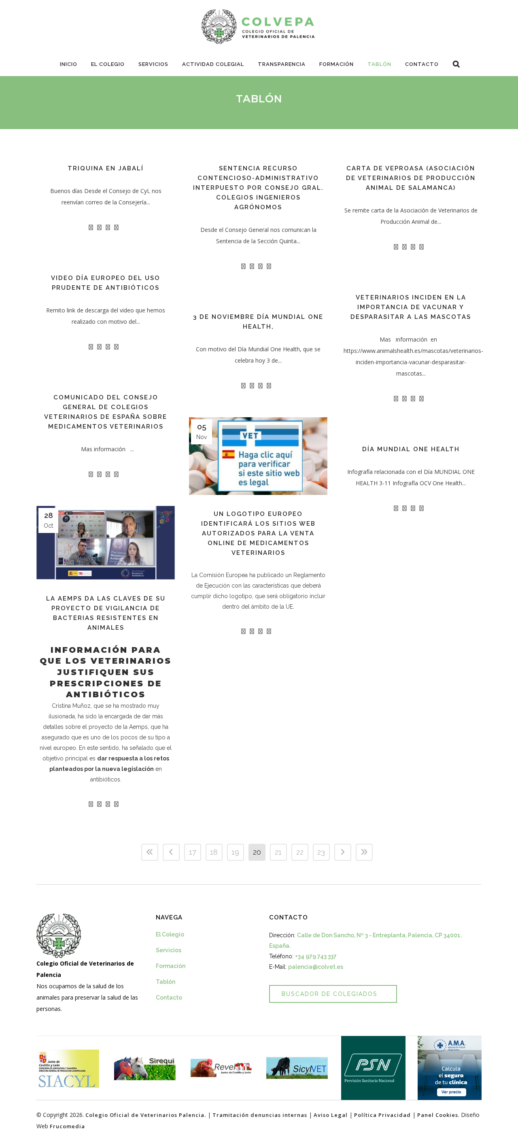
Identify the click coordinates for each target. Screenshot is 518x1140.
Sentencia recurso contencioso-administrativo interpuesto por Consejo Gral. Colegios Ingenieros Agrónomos (258, 188)
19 (235, 852)
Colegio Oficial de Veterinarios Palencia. (145, 1115)
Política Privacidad (382, 1115)
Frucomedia (67, 1126)
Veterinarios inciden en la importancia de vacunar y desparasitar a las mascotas (410, 307)
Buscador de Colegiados (330, 994)
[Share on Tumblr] (116, 227)
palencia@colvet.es (315, 967)
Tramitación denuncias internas (259, 1115)
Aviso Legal (331, 1115)
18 (214, 852)
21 (278, 852)
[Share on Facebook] (91, 227)
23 (321, 852)
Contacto (169, 997)
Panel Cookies (437, 1115)
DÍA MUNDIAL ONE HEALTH (411, 449)
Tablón (165, 982)
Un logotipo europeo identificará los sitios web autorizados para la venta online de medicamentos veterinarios (258, 533)
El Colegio (170, 934)
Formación (170, 966)
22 (300, 852)
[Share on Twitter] (99, 227)
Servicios (168, 950)
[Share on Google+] (108, 227)
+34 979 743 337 (316, 956)
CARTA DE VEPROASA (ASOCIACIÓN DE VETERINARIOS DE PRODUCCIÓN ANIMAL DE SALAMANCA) (411, 178)
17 (192, 852)
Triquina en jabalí (106, 168)
